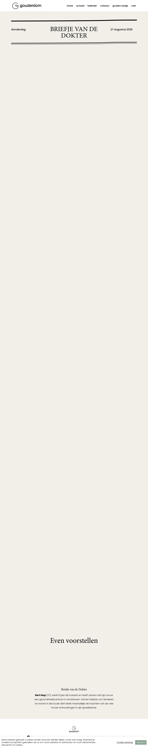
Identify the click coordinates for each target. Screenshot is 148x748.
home (70, 6)
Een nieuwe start (31, 446)
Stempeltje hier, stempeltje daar (44, 357)
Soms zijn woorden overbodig (43, 316)
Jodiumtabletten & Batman (40, 65)
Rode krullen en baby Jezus (41, 231)
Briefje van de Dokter (27, 59)
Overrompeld (29, 402)
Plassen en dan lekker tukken (42, 491)
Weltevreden (28, 579)
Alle (42, 59)
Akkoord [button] (141, 742)
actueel (80, 6)
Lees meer (25, 84)
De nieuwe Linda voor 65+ (40, 105)
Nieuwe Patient (30, 276)
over (133, 6)
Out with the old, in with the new (46, 141)
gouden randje (120, 6)
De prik (24, 539)
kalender (92, 6)
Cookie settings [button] (125, 742)
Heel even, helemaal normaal (42, 186)
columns (104, 6)
